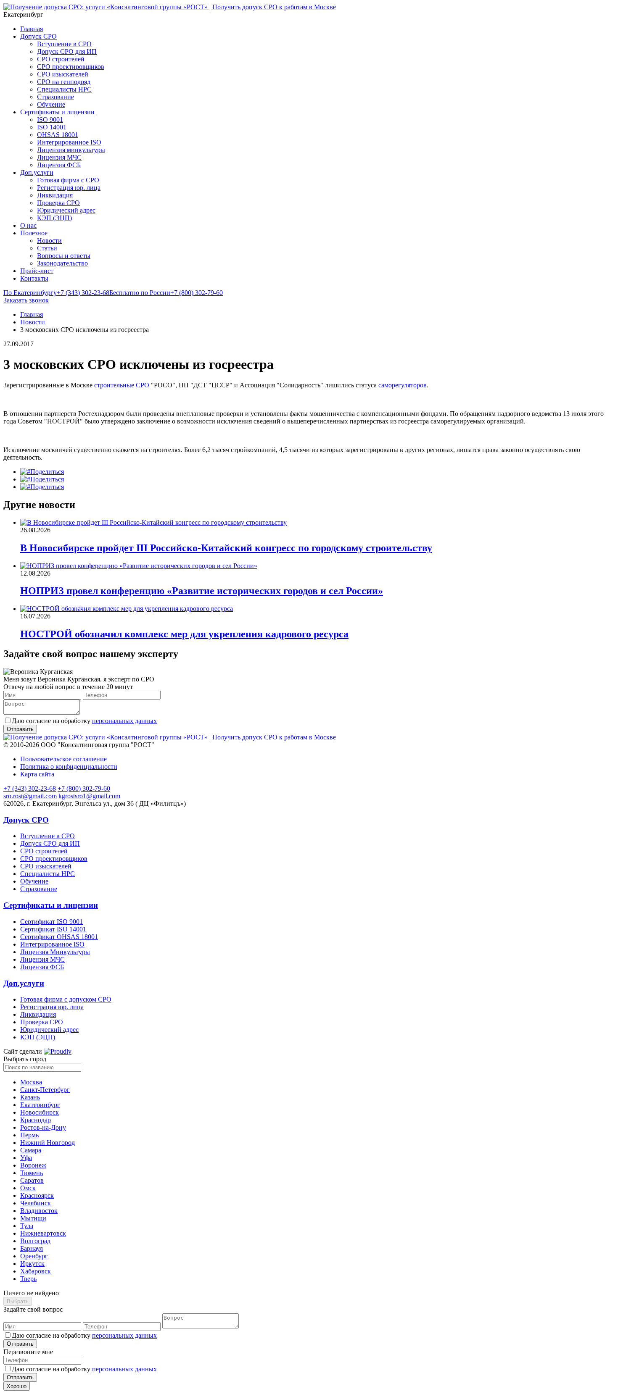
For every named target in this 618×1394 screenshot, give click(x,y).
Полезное (34, 233)
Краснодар (35, 1119)
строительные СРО (121, 385)
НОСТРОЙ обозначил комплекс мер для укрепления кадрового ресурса (184, 634)
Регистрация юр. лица (68, 187)
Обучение (51, 104)
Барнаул (31, 1248)
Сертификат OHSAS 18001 (59, 936)
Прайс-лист (36, 270)
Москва (31, 1082)
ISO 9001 (50, 119)
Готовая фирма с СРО (68, 180)
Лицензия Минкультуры (55, 951)
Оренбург (34, 1256)
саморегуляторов (402, 385)
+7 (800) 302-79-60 (166, 292)
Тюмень (31, 1172)
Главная (31, 28)
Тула (26, 1225)
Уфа (26, 1157)
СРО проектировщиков (70, 66)
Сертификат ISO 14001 (53, 929)
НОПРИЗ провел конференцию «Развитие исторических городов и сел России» (201, 590)
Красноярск (37, 1195)
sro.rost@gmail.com (30, 796)
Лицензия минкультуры (71, 149)
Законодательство (62, 263)
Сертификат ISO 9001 (51, 921)
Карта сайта (37, 774)
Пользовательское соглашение (63, 759)
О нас (28, 225)
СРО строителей (61, 59)
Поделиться (47, 471)
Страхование (55, 96)
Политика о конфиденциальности (68, 766)
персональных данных (124, 720)
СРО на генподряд (63, 81)
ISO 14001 (51, 127)
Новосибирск (39, 1112)
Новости (49, 240)
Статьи (47, 248)
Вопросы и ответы (63, 255)
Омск (28, 1187)
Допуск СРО (38, 36)
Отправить (20, 1344)
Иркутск (32, 1263)
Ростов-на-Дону (43, 1127)
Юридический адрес (66, 210)
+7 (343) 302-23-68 (56, 292)
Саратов (32, 1180)
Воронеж (33, 1165)
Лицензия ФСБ (59, 164)
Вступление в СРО (64, 43)
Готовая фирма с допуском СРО (65, 999)
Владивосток (39, 1210)
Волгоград (35, 1240)
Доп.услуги (36, 172)
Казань (30, 1097)
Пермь (29, 1135)
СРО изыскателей (62, 74)
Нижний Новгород (47, 1142)
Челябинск (35, 1203)
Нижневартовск (43, 1233)
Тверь (28, 1278)
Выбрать (18, 1301)
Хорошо (16, 1386)
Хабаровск (35, 1271)
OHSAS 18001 (57, 134)
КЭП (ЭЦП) (54, 217)
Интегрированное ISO (69, 142)
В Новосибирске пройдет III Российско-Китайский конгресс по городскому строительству (226, 547)
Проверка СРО (58, 202)
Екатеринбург (40, 1104)
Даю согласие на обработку (84, 720)
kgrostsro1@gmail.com (89, 796)
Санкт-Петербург (45, 1089)
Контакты (34, 278)
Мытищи (33, 1218)
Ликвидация (55, 195)
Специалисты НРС (64, 89)
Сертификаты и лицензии (57, 112)
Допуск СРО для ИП (67, 51)
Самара (30, 1150)
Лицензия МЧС (59, 157)
